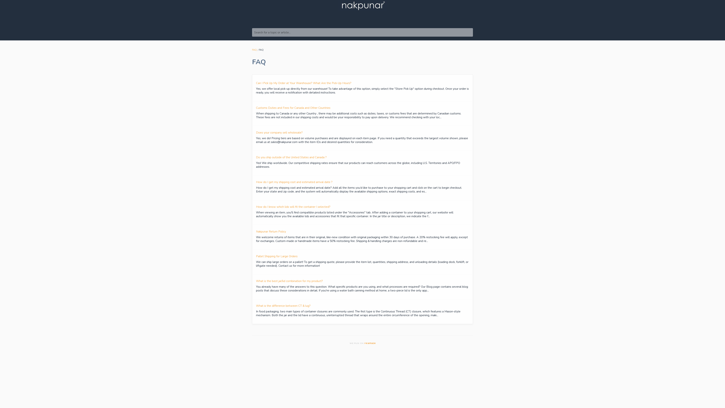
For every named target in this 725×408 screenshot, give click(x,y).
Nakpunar (260, 17)
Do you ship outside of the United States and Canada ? (291, 157)
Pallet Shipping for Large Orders (277, 256)
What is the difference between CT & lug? (283, 306)
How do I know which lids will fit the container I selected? (293, 207)
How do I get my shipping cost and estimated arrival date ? (294, 182)
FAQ (254, 49)
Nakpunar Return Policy (271, 231)
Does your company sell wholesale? (279, 132)
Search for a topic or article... (272, 32)
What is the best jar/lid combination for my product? (289, 281)
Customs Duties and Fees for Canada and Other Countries (293, 108)
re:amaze (370, 343)
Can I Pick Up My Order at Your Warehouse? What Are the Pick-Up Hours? (303, 83)
